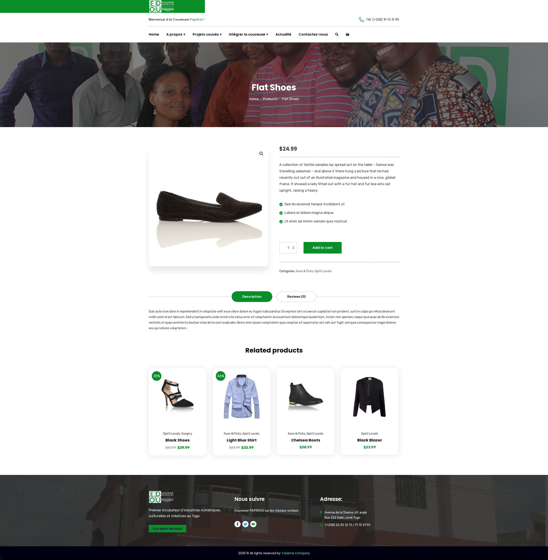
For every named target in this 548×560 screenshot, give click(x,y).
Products (270, 99)
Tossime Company (295, 553)
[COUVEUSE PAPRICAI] (165, 6)
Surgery (186, 433)
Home (254, 99)
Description (252, 297)
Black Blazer (369, 440)
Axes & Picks (304, 271)
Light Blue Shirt (242, 440)
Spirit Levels (323, 271)
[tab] (252, 296)
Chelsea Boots (305, 440)
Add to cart (323, 247)
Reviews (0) (296, 297)
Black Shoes (177, 440)
